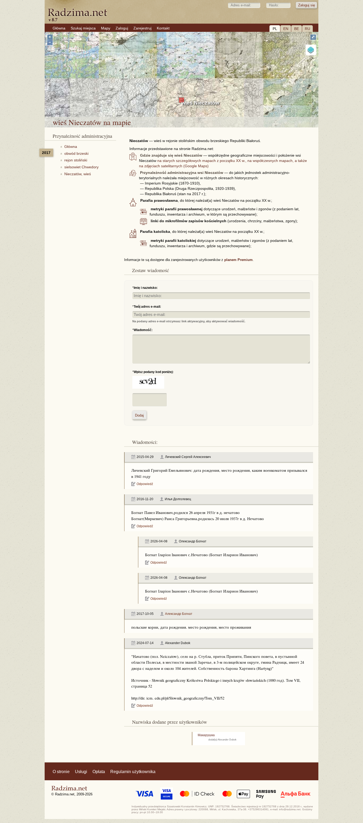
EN (285, 29)
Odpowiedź (145, 484)
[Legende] (311, 50)
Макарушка (206, 735)
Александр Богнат (178, 614)
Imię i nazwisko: (146, 288)
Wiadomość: (143, 330)
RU (307, 29)
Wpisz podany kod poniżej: (154, 372)
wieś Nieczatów (200, 103)
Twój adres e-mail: (147, 306)
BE (296, 29)
